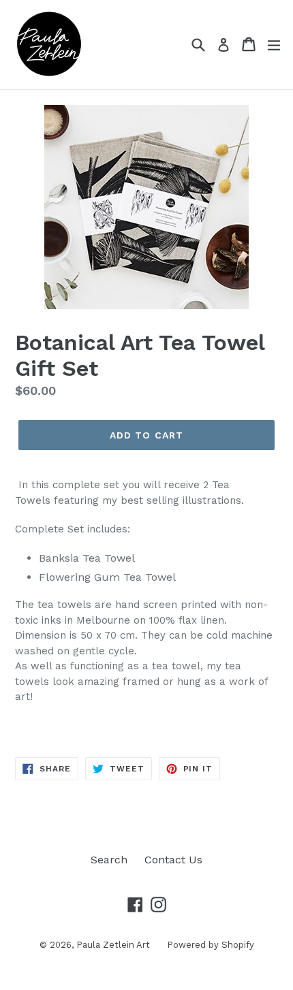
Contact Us (173, 859)
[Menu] (274, 44)
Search (109, 859)
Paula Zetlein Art (113, 945)
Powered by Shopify (210, 945)
